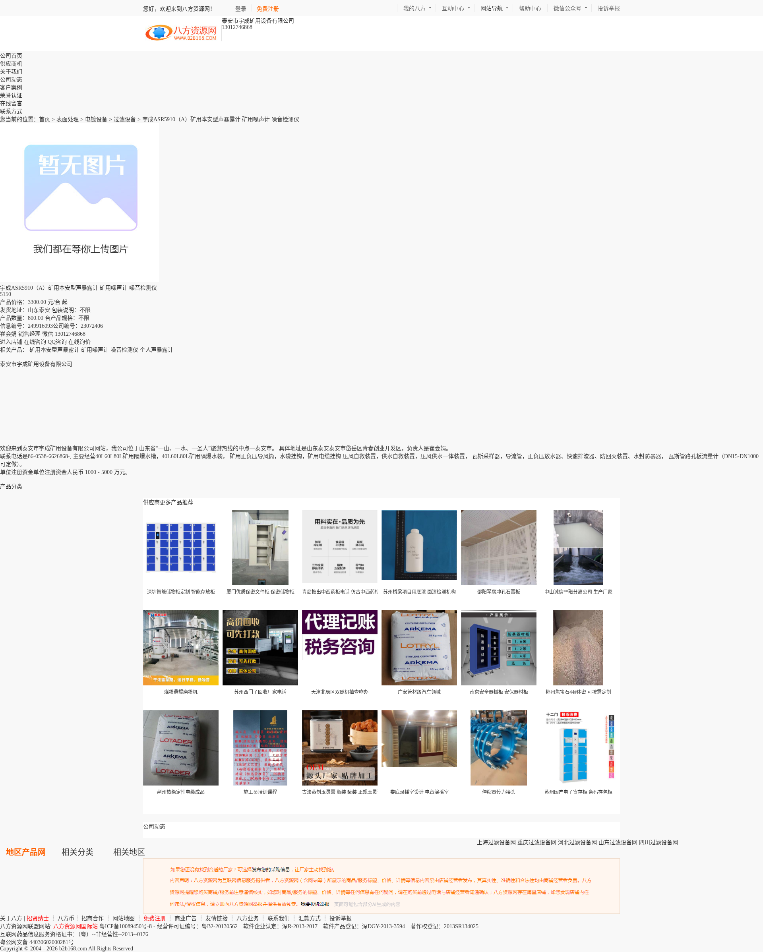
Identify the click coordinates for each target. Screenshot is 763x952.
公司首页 (11, 56)
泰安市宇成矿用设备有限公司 (36, 364)
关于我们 (11, 72)
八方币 (66, 918)
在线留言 (11, 103)
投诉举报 (340, 918)
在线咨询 (35, 342)
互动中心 (453, 9)
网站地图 (123, 918)
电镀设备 (96, 119)
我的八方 (414, 9)
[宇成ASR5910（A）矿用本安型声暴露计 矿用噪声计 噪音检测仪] (79, 280)
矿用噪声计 (95, 350)
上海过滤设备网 (496, 843)
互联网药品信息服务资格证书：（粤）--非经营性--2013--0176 (74, 934)
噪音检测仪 (124, 350)
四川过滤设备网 (658, 843)
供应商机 (11, 64)
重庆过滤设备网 (536, 843)
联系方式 (11, 111)
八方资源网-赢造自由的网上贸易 (181, 33)
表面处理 (67, 119)
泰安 (323, 448)
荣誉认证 (11, 96)
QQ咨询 (57, 342)
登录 (240, 9)
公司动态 (11, 80)
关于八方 (11, 918)
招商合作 (92, 918)
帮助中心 (530, 9)
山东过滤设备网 (617, 843)
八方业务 (247, 918)
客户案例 (11, 88)
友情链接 (216, 918)
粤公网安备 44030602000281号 (37, 942)
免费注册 (268, 9)
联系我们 (278, 918)
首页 (44, 119)
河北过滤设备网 (577, 843)
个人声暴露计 (156, 350)
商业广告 (185, 918)
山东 (312, 448)
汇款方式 (309, 918)
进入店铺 (11, 342)
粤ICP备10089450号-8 (125, 926)
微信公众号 (567, 9)
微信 (47, 334)
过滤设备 (125, 119)
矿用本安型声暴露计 (54, 350)
